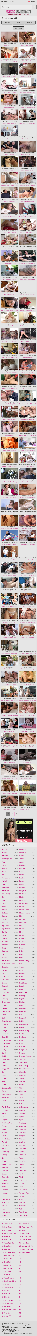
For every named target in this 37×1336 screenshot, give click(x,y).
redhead (29, 435)
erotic (4, 1085)
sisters (21, 1085)
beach (9, 232)
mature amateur (24, 910)
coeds (32, 170)
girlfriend (5, 1167)
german (4, 1161)
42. (20, 1259)
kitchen (22, 868)
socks (21, 1101)
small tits (13, 450)
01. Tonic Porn (7, 1224)
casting (4, 983)
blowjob (8, 92)
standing (22, 1126)
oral (20, 964)
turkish (21, 1196)
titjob (21, 1177)
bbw (4, 92)
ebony (4, 1081)
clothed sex (6, 1011)
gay (3, 1158)
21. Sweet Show (7, 1287)
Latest (18, 22)
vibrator (22, 1202)
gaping (4, 1155)
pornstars (22, 1011)
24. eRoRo (6, 1297)
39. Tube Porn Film (26, 1249)
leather (22, 878)
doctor (4, 1066)
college (4, 1018)
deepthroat (12, 201)
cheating (5, 999)
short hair (22, 1075)
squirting (22, 1123)
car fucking (6, 980)
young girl (31, 45)
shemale (22, 1072)
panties (16, 310)
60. (20, 1316)
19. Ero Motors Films (9, 1281)
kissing (22, 865)
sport (21, 1120)
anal (4, 170)
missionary (32, 310)
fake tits (5, 1104)
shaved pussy (24, 1069)
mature (23, 61)
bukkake (5, 970)
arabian (4, 868)
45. (20, 1268)
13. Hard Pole (6, 1262)
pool (21, 1005)
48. (20, 1278)
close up (5, 1008)
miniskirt (22, 919)
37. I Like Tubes (24, 1243)
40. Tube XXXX (24, 1252)
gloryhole (5, 1177)
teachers (22, 1155)
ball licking (6, 894)
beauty (4, 910)
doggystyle (15, 61)
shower (22, 1081)
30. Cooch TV (6, 1316)
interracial (22, 852)
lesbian (27, 201)
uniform (22, 1199)
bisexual (26, 372)
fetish (22, 248)
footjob (4, 1142)
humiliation (6, 1212)
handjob (25, 123)
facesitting (5, 1097)
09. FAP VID (6, 1249)
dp (13, 715)
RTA (14, 1330)
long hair (14, 513)
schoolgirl (22, 1059)
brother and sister (8, 964)
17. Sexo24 (6, 1275)
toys (21, 1187)
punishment (23, 1024)
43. (20, 1262)
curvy (4, 1050)
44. (20, 1265)
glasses (4, 1174)
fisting (26, 747)
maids (21, 897)
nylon (21, 951)
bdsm (11, 747)
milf (34, 326)
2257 (20, 1327)
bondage (5, 951)
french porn (12, 622)
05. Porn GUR (7, 1236)
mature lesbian (24, 913)
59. (20, 1313)
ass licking (6, 878)
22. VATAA (5, 1291)
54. (20, 1297)
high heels (6, 1199)
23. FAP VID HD (7, 1294)
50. (20, 1284)
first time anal (7, 1123)
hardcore (5, 76)
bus (3, 973)
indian (4, 1215)
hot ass (4, 1206)
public (21, 1021)
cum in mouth (7, 1040)
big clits (5, 922)
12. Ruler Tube (7, 1259)
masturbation (23, 903)
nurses (21, 948)
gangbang (32, 232)
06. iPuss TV (6, 1240)
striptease (22, 1139)
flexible (4, 1136)
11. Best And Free (8, 1256)
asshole (4, 881)
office (21, 954)
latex (21, 871)
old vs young (11, 45)
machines (22, 894)
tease (21, 1158)
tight (21, 1174)
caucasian (5, 986)
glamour (5, 1171)
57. (20, 1306)
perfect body (23, 992)
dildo (4, 1062)
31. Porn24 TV (24, 1224)
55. (20, 1300)
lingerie (26, 326)
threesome (23, 1171)
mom (21, 932)
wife (20, 1209)
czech (4, 1053)
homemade (6, 1202)
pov (16, 778)
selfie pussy (23, 1066)
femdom (5, 1110)
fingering (12, 107)
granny (15, 388)
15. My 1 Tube (7, 1268)
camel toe (5, 976)
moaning (32, 279)
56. (20, 1303)
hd (15, 123)
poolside (22, 1008)
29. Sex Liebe (6, 1313)
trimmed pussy (24, 1193)
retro (21, 1040)
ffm (14, 809)
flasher (4, 1132)
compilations (13, 404)
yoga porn (23, 1212)
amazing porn (7, 859)
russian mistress (25, 1056)
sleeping (22, 1091)
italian (21, 855)
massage (30, 357)
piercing (22, 996)
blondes (3, 61)
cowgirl (8, 544)
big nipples (6, 929)
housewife (5, 1209)
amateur (6, 107)
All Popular (4, 1)
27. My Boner (6, 1306)
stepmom (22, 1129)
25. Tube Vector (7, 1300)
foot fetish (6, 1139)
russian (22, 1053)
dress (4, 1075)
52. (20, 1291)
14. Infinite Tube (7, 1265)
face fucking (6, 1094)
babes (22, 92)
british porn (6, 961)
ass (29, 279)
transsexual (23, 1190)
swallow (22, 1145)
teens (34, 435)
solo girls (22, 1104)
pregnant (22, 1018)
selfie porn (23, 1062)
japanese (14, 341)
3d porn (4, 849)
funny (4, 1148)
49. (20, 1281)
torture (21, 1183)
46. (20, 1271)
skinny (21, 1088)
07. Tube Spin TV (8, 1243)
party (21, 989)
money (21, 935)
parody (21, 986)
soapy (21, 1097)
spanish (22, 1110)
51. (20, 1287)
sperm (21, 1116)
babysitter (27, 92)
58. (20, 1310)
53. (20, 1294)
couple (12, 185)
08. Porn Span (7, 1246)
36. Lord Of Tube (25, 1240)
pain (21, 976)
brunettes (27, 107)
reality (16, 700)
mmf (20, 926)
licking (27, 310)
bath (3, 897)
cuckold (26, 263)
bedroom (5, 913)
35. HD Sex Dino (25, 1236)
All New (12, 1)
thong (21, 1167)
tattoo (21, 1151)
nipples (22, 945)
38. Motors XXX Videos (27, 1246)
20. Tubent (5, 1284)
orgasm (22, 967)
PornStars (18, 28)
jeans (21, 862)
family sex (6, 1107)
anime (4, 865)
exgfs (4, 1091)
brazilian (5, 957)
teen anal (22, 1161)
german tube (6, 1164)
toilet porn (23, 1180)
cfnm (20, 123)
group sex (30, 482)
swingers (22, 1148)
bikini (4, 279)
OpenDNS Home (10, 1329)
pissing (22, 1002)
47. (20, 1275)
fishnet (4, 1126)
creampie (8, 61)
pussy (21, 1027)
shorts (21, 1078)
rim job (22, 1046)
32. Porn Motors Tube (26, 1227)
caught (4, 989)
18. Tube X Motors (8, 1278)
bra (3, 954)
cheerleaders (6, 1002)
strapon (22, 1136)
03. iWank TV (6, 1230)
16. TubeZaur (6, 1271)
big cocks (31, 154)
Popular (7, 22)
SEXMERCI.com (13, 1332)
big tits (8, 170)
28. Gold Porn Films (9, 1310)
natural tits (23, 938)
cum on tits (30, 76)
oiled (21, 957)
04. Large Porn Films (9, 1233)
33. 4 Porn (23, 1230)
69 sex (4, 852)
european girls (7, 1088)
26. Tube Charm (7, 1303)
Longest (29, 22)
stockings (22, 1132)
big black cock (7, 919)
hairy (16, 185)
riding (21, 1043)
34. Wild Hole (24, 1233)
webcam (22, 1206)
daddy (4, 1056)
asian (22, 154)
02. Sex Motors (7, 1227)
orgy (21, 970)
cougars (5, 1024)
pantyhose (23, 983)
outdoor (22, 973)
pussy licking (24, 1031)
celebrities (5, 992)
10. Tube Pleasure (8, 1252)
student (4, 263)
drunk (5, 45)
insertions (22, 849)
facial (26, 232)
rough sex (23, 1050)
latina (21, 875)
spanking (22, 1113)
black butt (5, 941)
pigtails (22, 999)
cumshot (23, 76)
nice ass (22, 941)
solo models (23, 1107)
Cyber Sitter (25, 1327)
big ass (4, 916)
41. (20, 1256)
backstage (5, 890)
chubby (27, 653)
